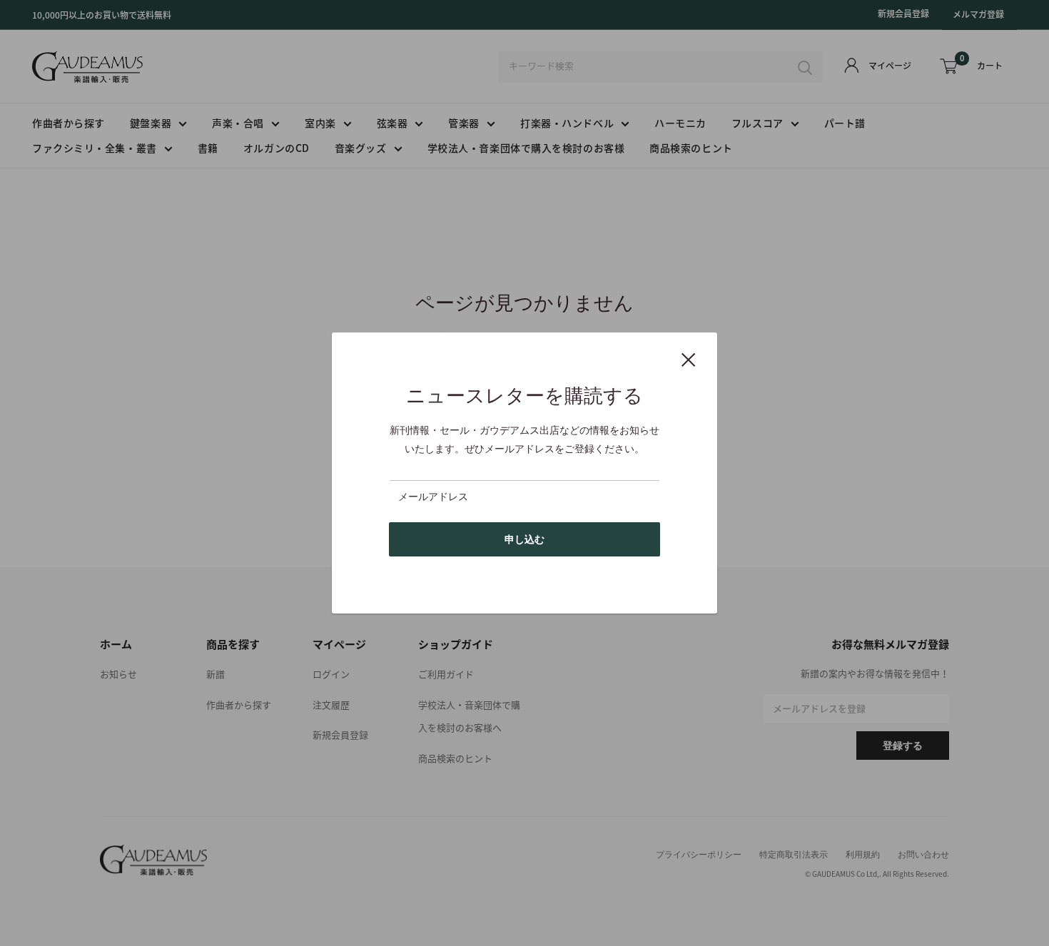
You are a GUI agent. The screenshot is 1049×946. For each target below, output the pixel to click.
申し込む (524, 539)
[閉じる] (688, 359)
